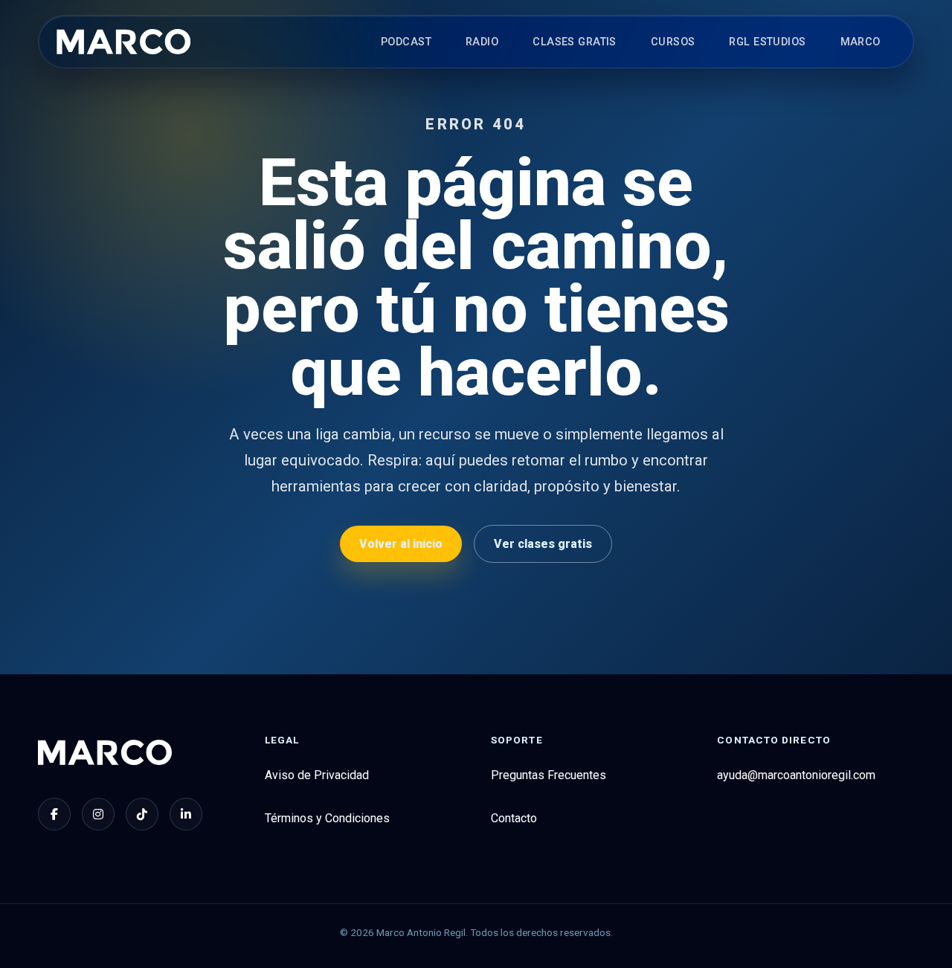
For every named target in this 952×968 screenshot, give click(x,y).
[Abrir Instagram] (98, 814)
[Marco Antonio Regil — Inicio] (123, 41)
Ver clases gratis (543, 544)
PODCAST (406, 42)
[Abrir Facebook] (54, 814)
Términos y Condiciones (327, 818)
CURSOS (673, 42)
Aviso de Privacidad (317, 775)
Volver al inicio (401, 544)
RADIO (482, 42)
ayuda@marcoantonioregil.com (796, 775)
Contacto (514, 818)
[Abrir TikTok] (142, 814)
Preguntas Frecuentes (548, 775)
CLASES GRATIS (575, 42)
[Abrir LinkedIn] (186, 814)
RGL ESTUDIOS (767, 42)
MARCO (860, 42)
